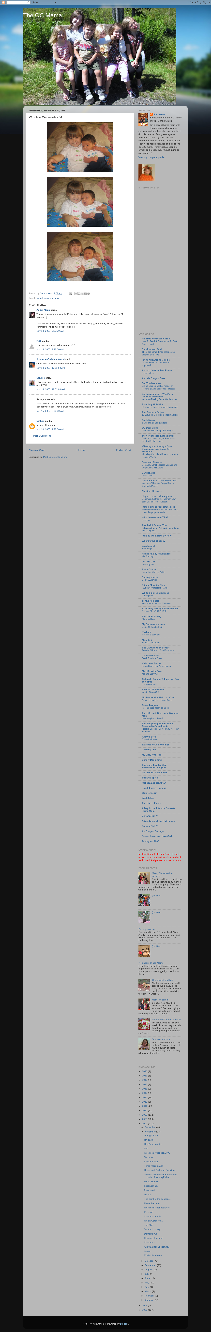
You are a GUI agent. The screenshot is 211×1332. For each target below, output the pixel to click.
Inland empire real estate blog (158, 507)
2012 (145, 1102)
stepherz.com (149, 793)
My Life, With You (152, 755)
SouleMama (148, 420)
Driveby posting (146, 929)
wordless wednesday (48, 298)
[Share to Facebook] (85, 293)
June (148, 1278)
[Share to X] (82, 293)
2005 (145, 1310)
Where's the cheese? (153, 541)
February (150, 1296)
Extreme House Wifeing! (155, 744)
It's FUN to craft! (151, 655)
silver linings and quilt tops (154, 423)
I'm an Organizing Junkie (156, 360)
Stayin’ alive (148, 373)
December (150, 1127)
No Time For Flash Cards (156, 338)
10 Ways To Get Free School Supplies (160, 415)
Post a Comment (42, 436)
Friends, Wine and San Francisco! (158, 650)
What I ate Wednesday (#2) (166, 1019)
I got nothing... (151, 1186)
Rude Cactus (149, 569)
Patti (39, 341)
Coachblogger (150, 705)
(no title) (156, 895)
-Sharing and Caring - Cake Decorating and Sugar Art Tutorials (157, 449)
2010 (145, 1110)
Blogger (124, 1324)
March (148, 1291)
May (147, 1282)
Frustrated (149, 1190)
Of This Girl (148, 561)
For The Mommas (151, 383)
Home (80, 450)
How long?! (147, 548)
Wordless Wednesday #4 (157, 1207)
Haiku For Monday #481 (153, 572)
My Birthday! (148, 556)
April (147, 1287)
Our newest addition (162, 980)
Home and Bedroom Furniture (159, 1170)
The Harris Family (152, 803)
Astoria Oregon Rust (153, 378)
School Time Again (151, 642)
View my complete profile (151, 157)
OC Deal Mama (150, 428)
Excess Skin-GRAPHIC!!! (154, 611)
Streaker (146, 520)
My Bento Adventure (153, 624)
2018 (145, 1080)
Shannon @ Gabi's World (50, 359)
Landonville (148, 473)
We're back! (147, 475)
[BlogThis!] (79, 293)
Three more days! (153, 1166)
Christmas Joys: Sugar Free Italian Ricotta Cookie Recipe (158, 440)
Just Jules (148, 798)
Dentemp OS (151, 1234)
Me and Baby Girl (150, 674)
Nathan (40, 421)
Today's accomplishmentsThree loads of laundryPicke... (160, 1176)
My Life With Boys (152, 671)
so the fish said (150, 601)
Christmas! (149, 1242)
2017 (145, 1084)
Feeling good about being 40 (155, 708)
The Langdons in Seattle (156, 648)
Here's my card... (153, 1144)
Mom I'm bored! (160, 1000)
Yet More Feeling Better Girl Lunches (159, 399)
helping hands (148, 595)
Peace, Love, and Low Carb (157, 836)
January (149, 1300)
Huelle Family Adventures (156, 554)
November (150, 1131)
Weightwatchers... (153, 1221)
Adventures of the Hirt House (158, 821)
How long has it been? (152, 718)
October (149, 1261)
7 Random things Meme (151, 963)
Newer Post (37, 450)
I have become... (153, 1203)
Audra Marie (43, 310)
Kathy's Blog (149, 737)
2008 (145, 1119)
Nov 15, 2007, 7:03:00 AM (50, 411)
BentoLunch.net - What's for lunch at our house (158, 395)
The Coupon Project (153, 412)
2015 (145, 1089)
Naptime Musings (152, 491)
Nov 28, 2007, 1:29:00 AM (50, 429)
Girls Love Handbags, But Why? (157, 430)
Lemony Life (149, 749)
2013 (145, 1097)
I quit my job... (149, 564)
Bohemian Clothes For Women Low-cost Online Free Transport (159, 500)
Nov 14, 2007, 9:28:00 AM (50, 349)
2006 (145, 1305)
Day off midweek (150, 739)
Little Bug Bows (162, 854)
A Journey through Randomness (160, 608)
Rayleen (146, 632)
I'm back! (148, 1140)
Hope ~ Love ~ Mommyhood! (158, 496)
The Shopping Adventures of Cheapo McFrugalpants (158, 724)
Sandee (40, 378)
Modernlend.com (153, 1255)
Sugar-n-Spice (150, 778)
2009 (145, 1115)
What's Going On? (150, 692)
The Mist (148, 1225)
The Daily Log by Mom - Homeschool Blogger (155, 766)
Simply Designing (152, 760)
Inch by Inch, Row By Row (156, 536)
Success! (148, 1157)
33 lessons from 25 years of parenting (160, 407)
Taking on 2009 (150, 841)
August (149, 1269)
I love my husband (153, 1238)
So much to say (152, 1229)
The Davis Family (151, 616)
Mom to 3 (147, 640)
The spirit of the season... (157, 1199)
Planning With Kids (153, 404)
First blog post (149, 530)
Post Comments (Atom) (55, 457)
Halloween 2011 (149, 684)
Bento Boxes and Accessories (156, 666)
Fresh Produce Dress (152, 658)
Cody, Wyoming (149, 580)
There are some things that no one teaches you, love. (158, 353)
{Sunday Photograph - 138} (154, 588)
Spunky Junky (150, 577)
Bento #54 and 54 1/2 (152, 627)
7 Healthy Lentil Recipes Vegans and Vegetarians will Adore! (159, 466)
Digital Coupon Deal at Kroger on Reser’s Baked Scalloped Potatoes (158, 387)
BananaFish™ (150, 816)
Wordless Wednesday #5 (157, 1153)
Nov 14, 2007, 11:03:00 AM (50, 389)
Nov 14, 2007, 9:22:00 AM (50, 331)
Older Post (123, 450)
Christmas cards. (153, 1216)
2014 (145, 1093)
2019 (145, 1075)
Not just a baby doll (151, 634)
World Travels (151, 1181)
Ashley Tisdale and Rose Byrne (157, 700)
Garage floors (151, 1135)
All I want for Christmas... (157, 1247)
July (147, 1274)
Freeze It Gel (151, 1161)
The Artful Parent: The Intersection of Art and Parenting (160, 526)
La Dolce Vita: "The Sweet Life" (159, 480)
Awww (147, 1251)
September (151, 1265)
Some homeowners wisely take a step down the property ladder (160, 511)
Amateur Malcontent (153, 689)
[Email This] (76, 293)
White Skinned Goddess (155, 593)
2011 (145, 1106)
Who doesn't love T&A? (155, 517)
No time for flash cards (154, 772)
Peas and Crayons (152, 462)
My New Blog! (148, 619)
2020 (145, 1071)
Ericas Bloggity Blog (153, 585)
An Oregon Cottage (153, 831)
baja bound (148, 546)
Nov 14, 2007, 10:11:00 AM (50, 368)
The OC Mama (42, 15)
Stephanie (159, 114)
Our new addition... (162, 1039)
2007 (145, 1123)
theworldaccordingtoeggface (158, 436)
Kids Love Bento (151, 663)
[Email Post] (70, 293)
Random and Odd (152, 349)
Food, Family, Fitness (154, 788)
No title (147, 1194)
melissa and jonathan (154, 783)
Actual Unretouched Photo (157, 370)
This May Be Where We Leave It (157, 603)
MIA (146, 1148)
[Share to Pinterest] (88, 293)
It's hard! (148, 1212)
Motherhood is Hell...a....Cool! (158, 697)
